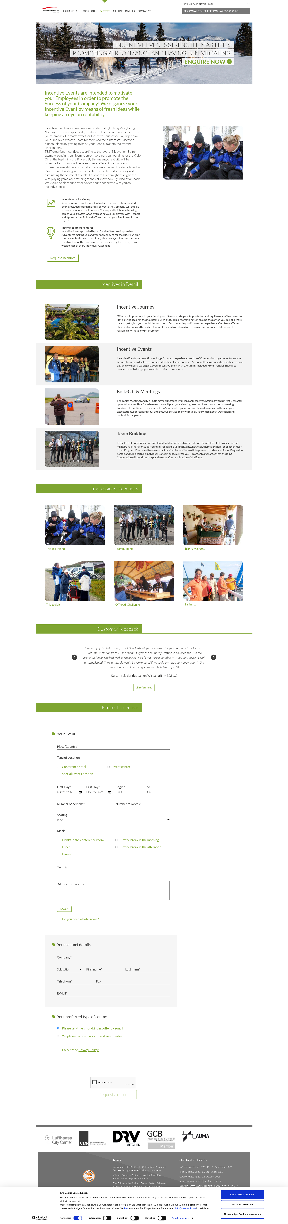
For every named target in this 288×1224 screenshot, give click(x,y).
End (147, 787)
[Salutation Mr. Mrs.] (69, 969)
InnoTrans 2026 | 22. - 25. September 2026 (201, 1171)
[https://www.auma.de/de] (195, 1135)
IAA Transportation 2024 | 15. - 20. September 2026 (205, 1166)
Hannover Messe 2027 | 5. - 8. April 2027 (200, 1181)
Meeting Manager (124, 11)
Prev (74, 657)
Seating (62, 815)
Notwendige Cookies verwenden (242, 1214)
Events (103, 11)
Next (213, 657)
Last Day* (93, 787)
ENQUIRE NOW (204, 61)
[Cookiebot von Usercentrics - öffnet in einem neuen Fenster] (40, 1218)
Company (143, 11)
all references (144, 687)
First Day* (64, 787)
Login (211, 4)
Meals (61, 831)
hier (126, 1208)
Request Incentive (62, 258)
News (185, 4)
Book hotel (89, 11)
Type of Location (68, 757)
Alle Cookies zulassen (242, 1194)
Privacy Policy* (89, 1050)
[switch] (107, 1218)
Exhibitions (70, 11)
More (64, 909)
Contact (193, 4)
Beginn (120, 787)
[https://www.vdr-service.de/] (92, 1138)
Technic (62, 867)
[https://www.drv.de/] (127, 1138)
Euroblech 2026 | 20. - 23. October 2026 (199, 1176)
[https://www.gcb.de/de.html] (161, 1139)
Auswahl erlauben (242, 1204)
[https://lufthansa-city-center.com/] (58, 1137)
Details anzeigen (180, 1218)
